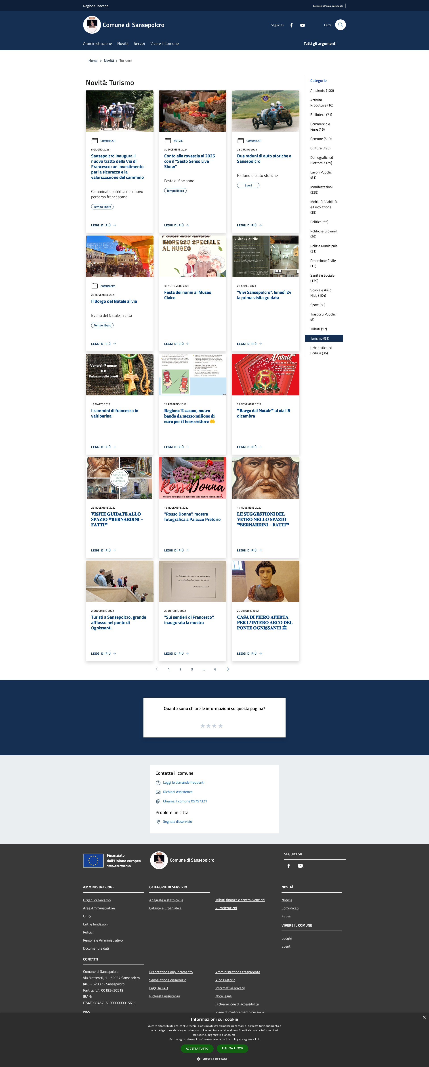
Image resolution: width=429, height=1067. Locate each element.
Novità (109, 60)
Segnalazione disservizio (167, 980)
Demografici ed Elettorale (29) (321, 160)
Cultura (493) (320, 148)
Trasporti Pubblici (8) (323, 316)
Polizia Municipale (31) (324, 248)
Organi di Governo (97, 900)
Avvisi (286, 916)
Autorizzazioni (226, 907)
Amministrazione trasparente (237, 972)
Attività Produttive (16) (321, 102)
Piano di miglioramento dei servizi (241, 1012)
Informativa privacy (230, 988)
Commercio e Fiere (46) (320, 126)
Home (92, 60)
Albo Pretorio (225, 980)
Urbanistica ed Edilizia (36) (321, 350)
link (257, 1039)
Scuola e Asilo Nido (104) (320, 292)
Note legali (223, 996)
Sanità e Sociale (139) (322, 278)
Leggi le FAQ (158, 988)
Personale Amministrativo (103, 940)
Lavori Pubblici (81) (321, 174)
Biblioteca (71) (321, 114)
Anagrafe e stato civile (166, 900)
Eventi (286, 946)
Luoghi (287, 938)
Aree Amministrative (99, 908)
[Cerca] (340, 24)
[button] (214, 1059)
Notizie (178, 141)
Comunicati (108, 141)
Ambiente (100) (322, 90)
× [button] (424, 1017)
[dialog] (214, 1040)
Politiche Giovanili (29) (324, 233)
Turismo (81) (319, 338)
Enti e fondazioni (96, 924)
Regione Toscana (95, 5)
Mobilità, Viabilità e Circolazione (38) (323, 207)
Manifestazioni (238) (321, 189)
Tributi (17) (318, 329)
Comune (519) (321, 138)
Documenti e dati (96, 948)
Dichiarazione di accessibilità (237, 1004)
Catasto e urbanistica (165, 908)
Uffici (87, 916)
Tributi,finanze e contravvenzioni (240, 899)
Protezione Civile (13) (323, 263)
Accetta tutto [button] (197, 1048)
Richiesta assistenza (164, 996)
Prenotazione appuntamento (171, 972)
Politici (88, 932)
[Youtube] (300, 25)
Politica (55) (319, 221)
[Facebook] (289, 25)
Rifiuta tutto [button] (232, 1048)
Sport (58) (317, 304)
